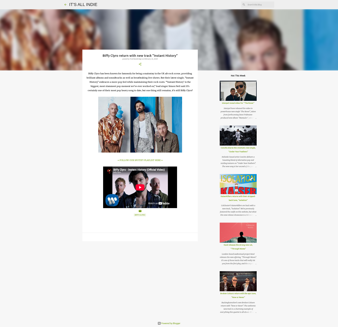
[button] (140, 64)
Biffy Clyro (140, 215)
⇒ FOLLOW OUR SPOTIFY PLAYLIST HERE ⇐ (140, 160)
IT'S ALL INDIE (83, 4)
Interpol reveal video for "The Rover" (238, 103)
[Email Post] (140, 212)
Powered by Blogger (170, 323)
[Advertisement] (140, 263)
